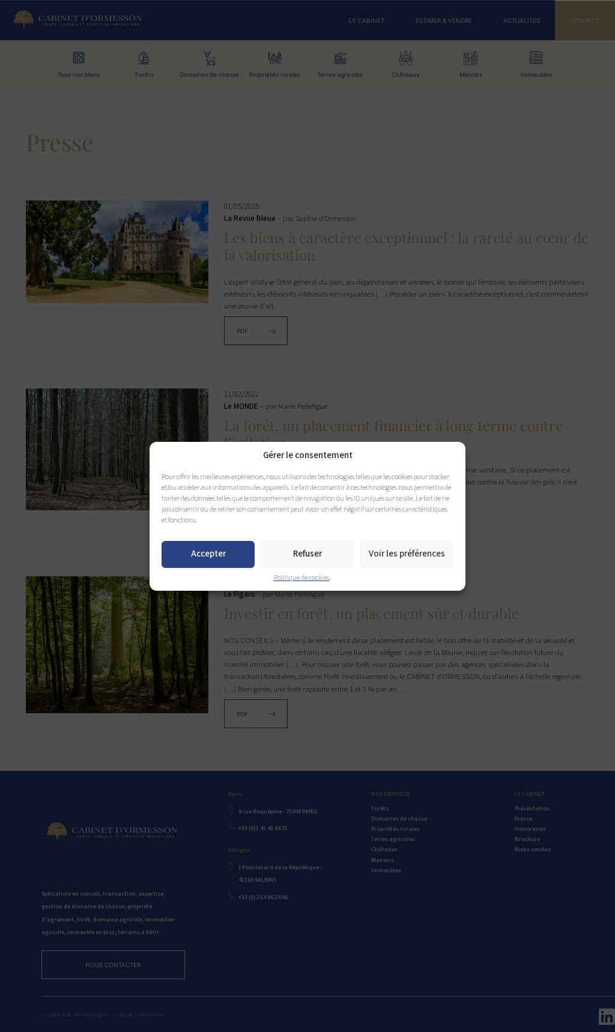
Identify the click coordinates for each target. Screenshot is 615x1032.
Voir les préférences (407, 554)
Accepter (208, 554)
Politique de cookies (302, 578)
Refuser (307, 554)
